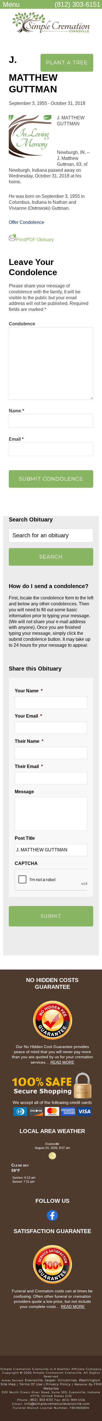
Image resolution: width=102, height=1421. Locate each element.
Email (16, 439)
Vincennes (67, 1380)
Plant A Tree (67, 63)
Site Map (8, 1384)
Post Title (25, 838)
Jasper (50, 1380)
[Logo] (51, 27)
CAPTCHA (26, 863)
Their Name (29, 741)
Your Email (28, 716)
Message (24, 791)
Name (16, 410)
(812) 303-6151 (77, 4)
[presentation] (58, 880)
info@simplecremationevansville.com (57, 1404)
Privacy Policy (58, 1384)
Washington (89, 1380)
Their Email (29, 766)
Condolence (22, 323)
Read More (62, 1062)
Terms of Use (30, 1384)
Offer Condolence (26, 222)
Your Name (28, 690)
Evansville (34, 1380)
